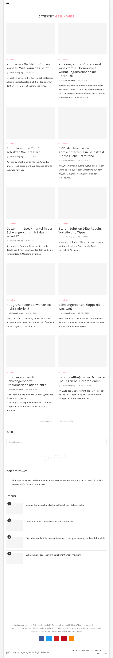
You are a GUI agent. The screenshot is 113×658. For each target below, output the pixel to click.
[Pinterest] (67, 458)
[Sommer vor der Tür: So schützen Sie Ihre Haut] (30, 123)
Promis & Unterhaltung (79, 650)
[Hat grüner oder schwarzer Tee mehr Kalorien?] (30, 279)
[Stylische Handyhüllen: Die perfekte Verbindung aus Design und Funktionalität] (14, 542)
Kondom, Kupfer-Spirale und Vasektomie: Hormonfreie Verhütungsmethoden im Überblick (79, 70)
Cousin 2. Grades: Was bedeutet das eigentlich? (49, 521)
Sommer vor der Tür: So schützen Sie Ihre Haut (23, 150)
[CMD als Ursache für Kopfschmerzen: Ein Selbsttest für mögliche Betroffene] (82, 123)
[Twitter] (53, 458)
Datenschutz (102, 654)
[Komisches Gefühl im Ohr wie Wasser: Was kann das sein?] (30, 39)
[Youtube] (56, 638)
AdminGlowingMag (16, 73)
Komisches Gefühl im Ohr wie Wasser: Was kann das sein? (28, 66)
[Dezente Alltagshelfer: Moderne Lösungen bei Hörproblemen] (82, 351)
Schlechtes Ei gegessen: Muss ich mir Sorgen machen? (53, 555)
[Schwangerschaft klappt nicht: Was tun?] (82, 279)
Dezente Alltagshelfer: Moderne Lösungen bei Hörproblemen (81, 379)
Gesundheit (11, 59)
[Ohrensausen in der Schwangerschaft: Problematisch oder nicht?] (30, 351)
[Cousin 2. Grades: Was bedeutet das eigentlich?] (14, 525)
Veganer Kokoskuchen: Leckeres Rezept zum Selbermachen (55, 505)
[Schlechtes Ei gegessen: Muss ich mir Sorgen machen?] (14, 558)
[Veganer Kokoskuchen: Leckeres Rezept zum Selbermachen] (14, 508)
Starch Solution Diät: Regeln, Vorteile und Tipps (80, 230)
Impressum (98, 650)
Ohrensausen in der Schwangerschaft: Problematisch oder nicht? (26, 381)
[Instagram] (60, 458)
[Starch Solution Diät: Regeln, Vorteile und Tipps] (82, 203)
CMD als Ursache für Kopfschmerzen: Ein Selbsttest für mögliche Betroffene (81, 152)
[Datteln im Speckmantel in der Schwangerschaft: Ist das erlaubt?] (30, 203)
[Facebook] (46, 458)
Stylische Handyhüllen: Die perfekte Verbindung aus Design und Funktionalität (65, 538)
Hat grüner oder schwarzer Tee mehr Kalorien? (29, 306)
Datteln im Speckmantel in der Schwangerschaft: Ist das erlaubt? (29, 232)
